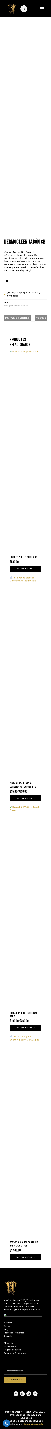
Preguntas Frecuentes (14, 1333)
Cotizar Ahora (24, 798)
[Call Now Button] (6, 1423)
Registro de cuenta (12, 1350)
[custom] (28, 1393)
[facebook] (16, 1393)
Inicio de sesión (11, 1346)
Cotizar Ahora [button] (24, 569)
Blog (6, 1329)
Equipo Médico (21, 306)
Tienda (7, 1326)
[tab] (17, 318)
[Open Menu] (42, 9)
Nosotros (8, 1323)
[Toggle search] (23, 8)
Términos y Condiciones (15, 1353)
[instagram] (22, 1393)
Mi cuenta (8, 1343)
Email (7, 1365)
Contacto (8, 1336)
